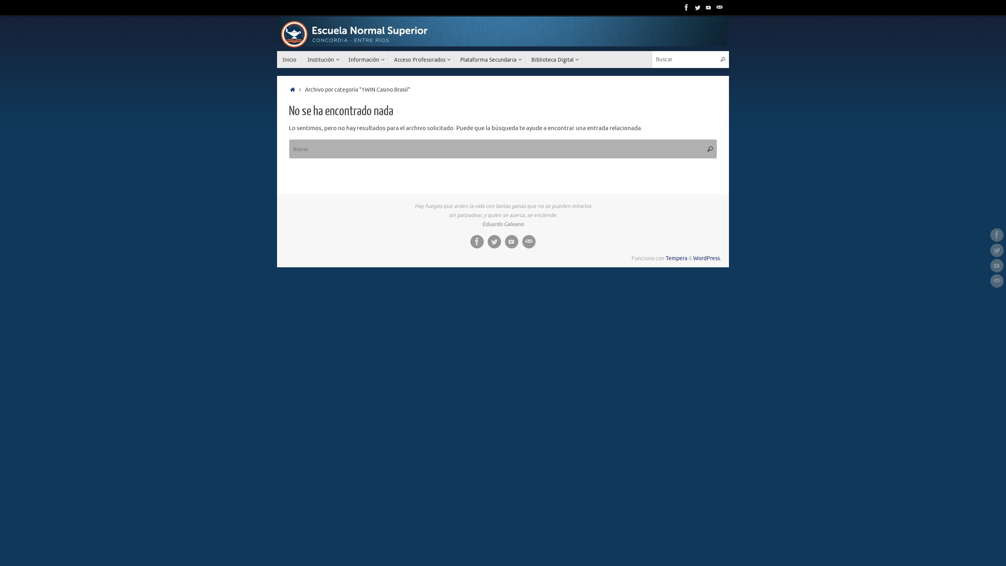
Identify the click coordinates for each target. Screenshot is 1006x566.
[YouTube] (708, 7)
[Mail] (719, 7)
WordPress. (707, 258)
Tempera (676, 258)
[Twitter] (697, 7)
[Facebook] (686, 7)
